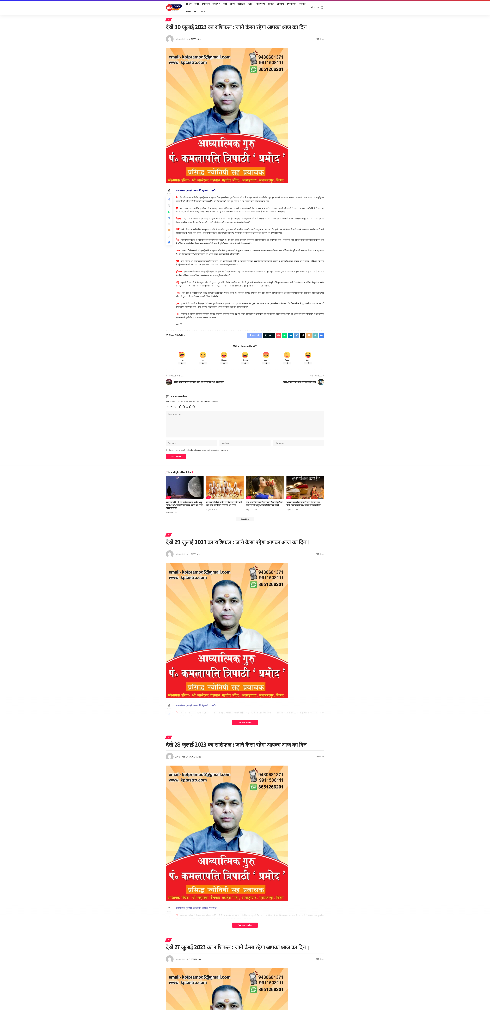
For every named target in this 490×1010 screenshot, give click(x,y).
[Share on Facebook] (169, 199)
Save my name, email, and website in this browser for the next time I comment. (198, 450)
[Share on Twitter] (169, 205)
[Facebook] (312, 7)
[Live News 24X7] (174, 7)
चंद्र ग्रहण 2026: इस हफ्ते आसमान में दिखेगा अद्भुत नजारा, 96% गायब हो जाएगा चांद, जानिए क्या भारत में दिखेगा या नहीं (184, 505)
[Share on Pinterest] (278, 335)
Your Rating (171, 406)
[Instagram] (318, 7)
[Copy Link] (169, 236)
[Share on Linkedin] (290, 335)
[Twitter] (315, 7)
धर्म (168, 20)
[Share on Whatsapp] (169, 211)
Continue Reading (245, 723)
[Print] (169, 242)
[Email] (169, 230)
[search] (322, 7)
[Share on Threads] (169, 224)
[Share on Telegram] (169, 218)
